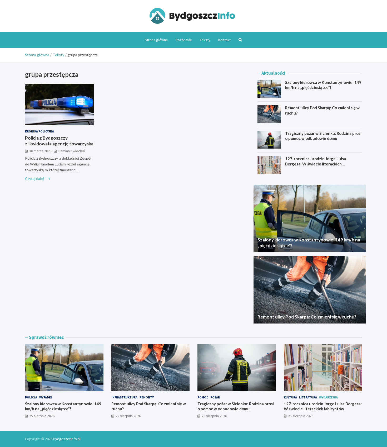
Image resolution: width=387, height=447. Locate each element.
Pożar (215, 397)
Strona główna (156, 39)
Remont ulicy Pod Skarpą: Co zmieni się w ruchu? (306, 317)
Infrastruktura (124, 397)
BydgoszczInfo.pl (67, 438)
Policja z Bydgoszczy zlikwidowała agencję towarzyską (59, 140)
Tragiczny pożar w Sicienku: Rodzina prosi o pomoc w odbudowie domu (323, 136)
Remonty (147, 397)
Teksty (205, 39)
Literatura (308, 397)
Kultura (290, 397)
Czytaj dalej (34, 178)
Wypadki (45, 397)
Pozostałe (184, 39)
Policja (31, 397)
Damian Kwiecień (71, 151)
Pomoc (202, 397)
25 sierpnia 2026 (41, 415)
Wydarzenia (328, 397)
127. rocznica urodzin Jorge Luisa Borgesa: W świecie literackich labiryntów (315, 163)
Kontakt (224, 39)
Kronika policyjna (39, 131)
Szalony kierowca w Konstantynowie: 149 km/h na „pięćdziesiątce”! (323, 85)
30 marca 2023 (40, 151)
